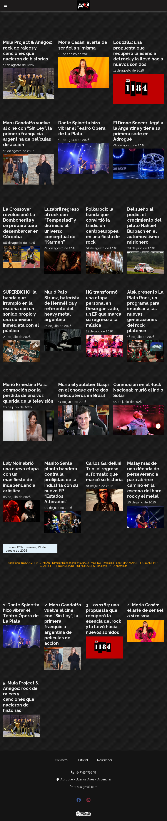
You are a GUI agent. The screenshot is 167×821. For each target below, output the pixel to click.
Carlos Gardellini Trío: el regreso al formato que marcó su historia (104, 471)
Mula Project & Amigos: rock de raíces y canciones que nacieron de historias (27, 51)
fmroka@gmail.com (83, 787)
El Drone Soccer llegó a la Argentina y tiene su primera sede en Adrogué (138, 131)
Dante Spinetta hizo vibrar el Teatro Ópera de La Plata (81, 128)
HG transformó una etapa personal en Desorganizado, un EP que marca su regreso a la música (103, 308)
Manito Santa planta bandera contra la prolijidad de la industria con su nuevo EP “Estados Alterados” (61, 482)
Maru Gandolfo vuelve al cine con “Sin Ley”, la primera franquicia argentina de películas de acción (27, 133)
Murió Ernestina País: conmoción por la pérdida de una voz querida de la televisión (28, 393)
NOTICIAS (65, 36)
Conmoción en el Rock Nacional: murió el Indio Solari (138, 390)
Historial (82, 760)
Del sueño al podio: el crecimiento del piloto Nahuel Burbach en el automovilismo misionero (144, 226)
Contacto (61, 760)
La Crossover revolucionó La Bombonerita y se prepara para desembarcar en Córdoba (20, 223)
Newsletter (104, 760)
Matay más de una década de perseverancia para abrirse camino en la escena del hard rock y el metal (144, 480)
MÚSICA (9, 36)
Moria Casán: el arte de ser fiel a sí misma (82, 45)
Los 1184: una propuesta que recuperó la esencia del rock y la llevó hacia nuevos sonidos (138, 53)
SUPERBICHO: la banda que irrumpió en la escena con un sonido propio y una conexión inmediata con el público (21, 311)
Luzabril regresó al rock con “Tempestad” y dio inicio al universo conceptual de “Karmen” (61, 226)
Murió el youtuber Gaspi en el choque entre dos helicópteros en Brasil (83, 390)
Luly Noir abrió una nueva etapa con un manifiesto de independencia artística (21, 477)
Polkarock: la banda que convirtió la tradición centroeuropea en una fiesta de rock (103, 226)
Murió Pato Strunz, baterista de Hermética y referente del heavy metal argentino (61, 305)
